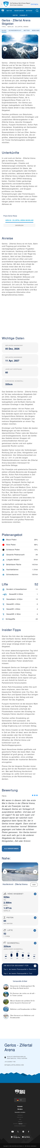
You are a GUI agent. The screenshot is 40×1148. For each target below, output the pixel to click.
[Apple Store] (26, 1137)
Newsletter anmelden (20, 1112)
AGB (20, 1119)
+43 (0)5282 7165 (10, 1061)
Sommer (23, 15)
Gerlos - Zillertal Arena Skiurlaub (19, 220)
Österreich (32, 969)
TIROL (4, 26)
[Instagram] (23, 1132)
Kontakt (20, 1106)
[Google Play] (15, 1137)
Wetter (9, 11)
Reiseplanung (19, 11)
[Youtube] (12, 1132)
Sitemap (20, 1121)
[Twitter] (18, 1132)
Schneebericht (15, 30)
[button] (37, 11)
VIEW (34, 884)
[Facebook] (29, 1132)
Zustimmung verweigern (20, 1126)
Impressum (20, 1115)
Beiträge (29, 11)
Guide (4, 30)
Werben (20, 1109)
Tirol (30, 973)
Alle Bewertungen (11, 848)
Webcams (35, 30)
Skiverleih (19, 225)
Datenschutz (20, 1117)
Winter (15, 15)
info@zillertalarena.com (14, 1065)
